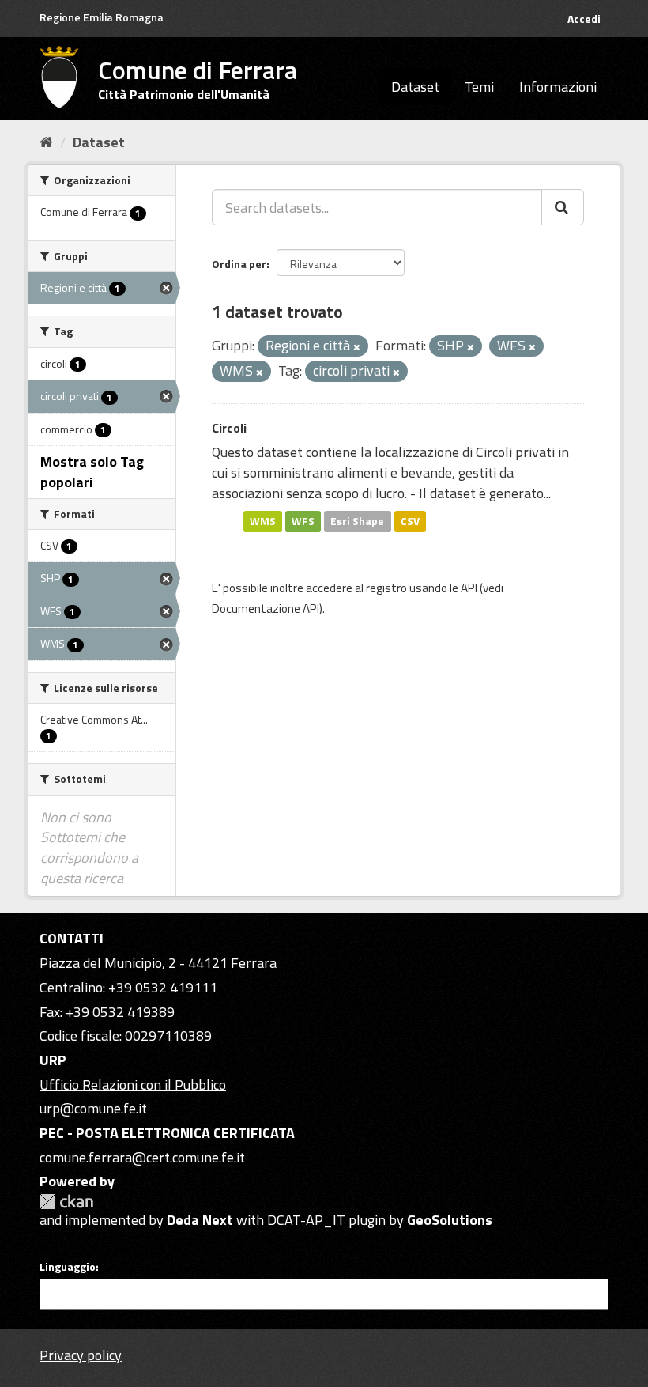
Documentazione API (265, 608)
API (469, 588)
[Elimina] (356, 347)
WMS (263, 521)
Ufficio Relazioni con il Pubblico (133, 1084)
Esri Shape (357, 521)
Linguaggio (68, 1267)
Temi (479, 86)
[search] (562, 207)
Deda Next (200, 1219)
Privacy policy (81, 1355)
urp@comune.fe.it (93, 1108)
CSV (410, 521)
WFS (303, 521)
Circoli (229, 427)
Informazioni (558, 86)
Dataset (415, 86)
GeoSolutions (449, 1219)
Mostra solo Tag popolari (92, 472)
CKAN (66, 1201)
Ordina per (239, 263)
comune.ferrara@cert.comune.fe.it (142, 1157)
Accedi (584, 18)
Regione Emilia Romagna (102, 17)
